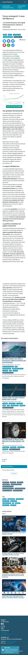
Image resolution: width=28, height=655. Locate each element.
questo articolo (14, 66)
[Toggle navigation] (25, 2)
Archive (4, 513)
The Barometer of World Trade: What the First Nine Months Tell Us (13, 441)
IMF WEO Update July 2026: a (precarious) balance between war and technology (14, 360)
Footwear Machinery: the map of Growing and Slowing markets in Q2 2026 (13, 554)
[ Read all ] (6, 378)
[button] (14, 106)
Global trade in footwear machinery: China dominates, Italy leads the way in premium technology (13, 575)
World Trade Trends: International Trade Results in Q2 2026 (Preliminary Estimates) (13, 597)
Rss (4, 461)
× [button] (18, 647)
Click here (14, 473)
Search (5, 459)
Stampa (23, 39)
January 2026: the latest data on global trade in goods (13, 398)
